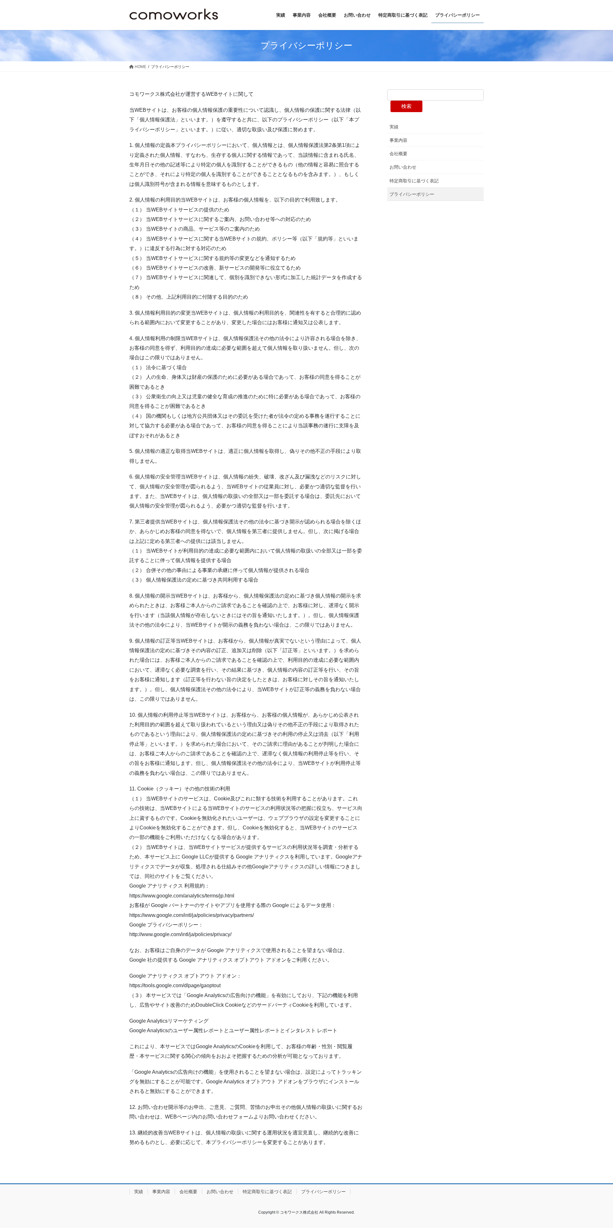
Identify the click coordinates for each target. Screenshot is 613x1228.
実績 (394, 126)
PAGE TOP (593, 1185)
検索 (406, 106)
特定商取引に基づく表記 (414, 180)
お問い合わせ (403, 167)
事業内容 (398, 140)
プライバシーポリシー (412, 194)
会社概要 (398, 153)
